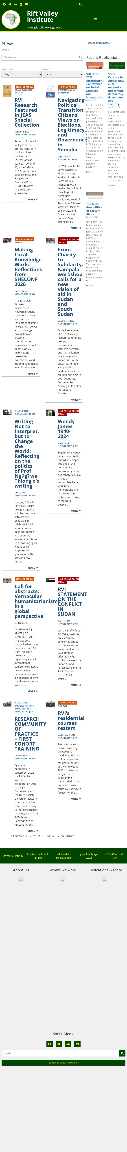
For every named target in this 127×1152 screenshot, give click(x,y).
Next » (70, 835)
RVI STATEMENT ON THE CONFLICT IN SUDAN (72, 601)
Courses (19, 705)
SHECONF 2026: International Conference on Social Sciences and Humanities (95, 85)
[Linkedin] (21, 4)
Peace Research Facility (23, 91)
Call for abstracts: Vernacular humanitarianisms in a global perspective (37, 601)
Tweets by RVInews (98, 43)
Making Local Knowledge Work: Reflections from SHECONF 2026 (28, 266)
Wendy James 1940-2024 (66, 428)
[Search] (122, 1053)
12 (48, 835)
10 (38, 835)
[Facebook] (4, 4)
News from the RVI (25, 134)
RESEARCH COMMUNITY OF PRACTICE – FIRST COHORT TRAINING (30, 734)
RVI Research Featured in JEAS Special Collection (27, 112)
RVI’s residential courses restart (71, 720)
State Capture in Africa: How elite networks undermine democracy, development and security (117, 89)
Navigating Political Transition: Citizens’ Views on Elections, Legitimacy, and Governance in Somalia (72, 125)
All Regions (21, 411)
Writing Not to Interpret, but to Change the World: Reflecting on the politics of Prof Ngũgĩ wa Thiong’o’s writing (27, 453)
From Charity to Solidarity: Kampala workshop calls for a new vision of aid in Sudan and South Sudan (70, 281)
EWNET (18, 242)
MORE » (89, 172)
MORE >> (33, 199)
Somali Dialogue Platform (67, 91)
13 (53, 835)
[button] (80, 4)
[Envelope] (26, 4)
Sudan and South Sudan (68, 241)
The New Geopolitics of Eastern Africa (94, 209)
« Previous (17, 835)
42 (62, 835)
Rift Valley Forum (25, 413)
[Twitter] (10, 4)
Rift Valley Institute (42, 16)
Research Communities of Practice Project (25, 708)
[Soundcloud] (15, 4)
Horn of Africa (24, 86)
